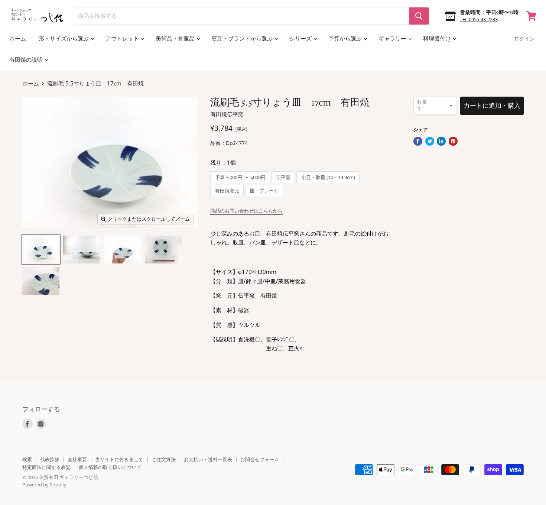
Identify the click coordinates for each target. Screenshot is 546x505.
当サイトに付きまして (119, 459)
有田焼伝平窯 (227, 114)
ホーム (17, 38)
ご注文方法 (164, 459)
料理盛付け (437, 38)
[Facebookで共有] (417, 141)
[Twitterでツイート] (429, 141)
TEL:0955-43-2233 (479, 19)
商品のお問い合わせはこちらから (246, 210)
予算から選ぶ (345, 38)
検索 (27, 459)
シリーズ (301, 38)
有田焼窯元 (227, 191)
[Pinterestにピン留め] (453, 141)
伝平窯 (283, 177)
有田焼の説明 (26, 60)
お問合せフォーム (259, 459)
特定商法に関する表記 (46, 467)
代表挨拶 (49, 459)
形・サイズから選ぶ (64, 38)
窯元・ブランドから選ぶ (242, 38)
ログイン (524, 38)
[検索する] (419, 16)
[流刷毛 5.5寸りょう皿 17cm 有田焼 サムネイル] (41, 249)
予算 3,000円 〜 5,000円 (240, 177)
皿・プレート (264, 191)
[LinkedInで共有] (441, 141)
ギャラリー (392, 38)
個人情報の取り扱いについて (110, 467)
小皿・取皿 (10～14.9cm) (328, 177)
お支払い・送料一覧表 (208, 459)
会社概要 (77, 459)
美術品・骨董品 (176, 38)
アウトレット (122, 38)
